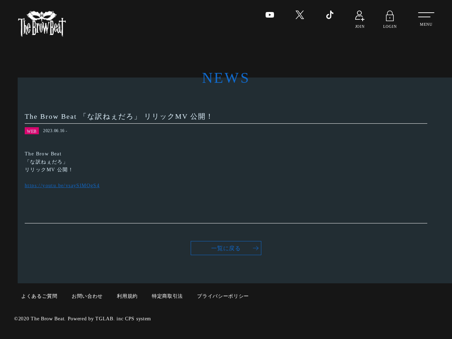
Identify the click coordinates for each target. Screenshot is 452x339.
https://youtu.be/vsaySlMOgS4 (62, 185)
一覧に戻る (226, 248)
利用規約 (127, 296)
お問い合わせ (87, 296)
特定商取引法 (167, 296)
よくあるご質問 (39, 296)
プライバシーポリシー (223, 296)
